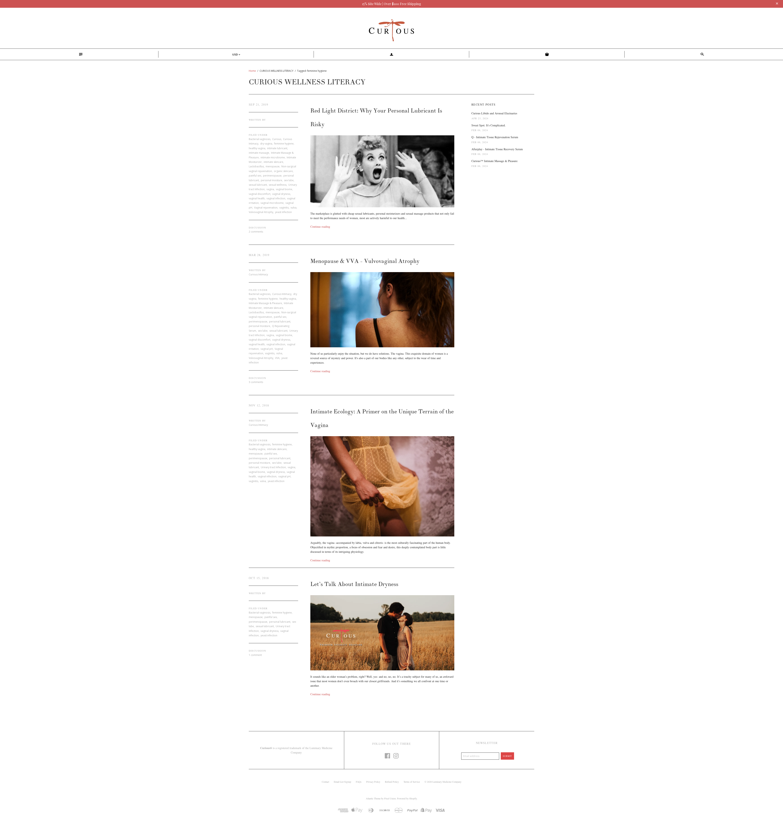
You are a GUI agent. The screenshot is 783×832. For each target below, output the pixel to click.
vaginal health (257, 198)
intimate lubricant (277, 148)
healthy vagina (257, 148)
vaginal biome (284, 189)
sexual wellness (277, 184)
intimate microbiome (273, 157)
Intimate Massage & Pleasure (265, 303)
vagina (270, 189)
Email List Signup (342, 781)
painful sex (255, 175)
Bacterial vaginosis (259, 139)
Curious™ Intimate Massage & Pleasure (494, 161)
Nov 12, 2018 (259, 405)
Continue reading (320, 226)
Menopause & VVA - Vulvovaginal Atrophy (364, 261)
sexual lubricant (258, 184)
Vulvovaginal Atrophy (261, 212)
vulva (293, 207)
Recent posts (483, 104)
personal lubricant (279, 321)
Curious (276, 139)
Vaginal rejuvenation (266, 207)
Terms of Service (412, 781)
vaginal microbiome (272, 203)
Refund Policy (392, 781)
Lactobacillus (256, 166)
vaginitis (284, 207)
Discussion (257, 227)
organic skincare (283, 171)
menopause (273, 166)
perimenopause (272, 175)
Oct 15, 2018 (259, 578)
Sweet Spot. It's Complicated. (488, 125)
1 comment (255, 655)
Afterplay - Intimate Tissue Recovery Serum (497, 149)
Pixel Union (390, 798)
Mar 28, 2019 (259, 255)
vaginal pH (267, 349)
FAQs (359, 781)
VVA (277, 358)
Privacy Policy (373, 781)
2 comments (256, 231)
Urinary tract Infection (273, 467)
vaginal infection (276, 198)
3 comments (256, 382)
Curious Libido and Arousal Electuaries (494, 113)
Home (252, 71)
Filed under (258, 134)
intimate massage (259, 152)
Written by (257, 119)
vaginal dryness (281, 194)
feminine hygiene (284, 143)
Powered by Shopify (407, 798)
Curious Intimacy (281, 294)
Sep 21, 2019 (258, 104)
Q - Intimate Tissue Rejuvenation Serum (494, 137)
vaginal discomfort (259, 194)
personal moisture (271, 180)
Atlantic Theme (373, 798)
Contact (325, 781)
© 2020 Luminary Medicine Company (443, 781)
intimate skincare (273, 162)
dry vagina (266, 143)
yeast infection (283, 212)
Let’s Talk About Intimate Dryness (354, 584)
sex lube (289, 180)
